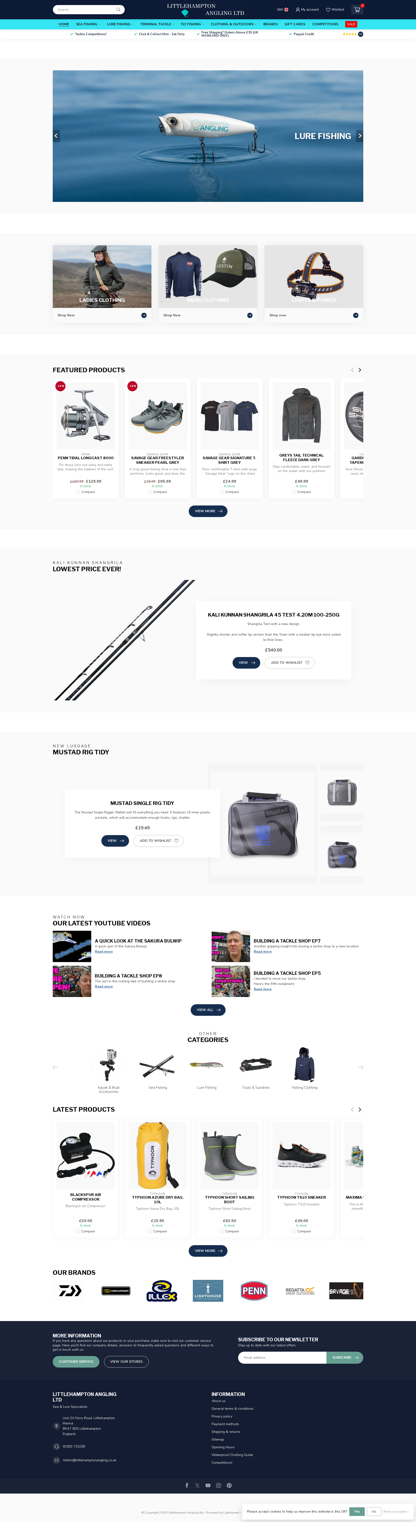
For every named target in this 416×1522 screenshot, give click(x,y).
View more (205, 511)
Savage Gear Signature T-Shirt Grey (229, 460)
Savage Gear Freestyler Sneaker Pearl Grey (157, 460)
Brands (270, 24)
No (374, 1511)
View (243, 662)
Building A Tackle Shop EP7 (287, 941)
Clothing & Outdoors (232, 24)
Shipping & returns (226, 1431)
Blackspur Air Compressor (85, 1197)
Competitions (325, 24)
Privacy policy (222, 1416)
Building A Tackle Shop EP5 (287, 973)
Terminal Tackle (155, 24)
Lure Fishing (118, 24)
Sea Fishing (86, 24)
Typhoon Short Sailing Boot (229, 1200)
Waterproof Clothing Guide (232, 1455)
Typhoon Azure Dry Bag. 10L (157, 1200)
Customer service (76, 1361)
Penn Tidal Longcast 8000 (86, 458)
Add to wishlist (286, 662)
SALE (351, 24)
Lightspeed (231, 1512)
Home (64, 24)
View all (205, 1010)
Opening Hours (223, 1447)
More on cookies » (396, 1511)
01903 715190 (74, 1446)
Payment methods (225, 1424)
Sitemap (218, 1439)
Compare (88, 492)
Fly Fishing (191, 24)
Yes (357, 1511)
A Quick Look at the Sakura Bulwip (138, 941)
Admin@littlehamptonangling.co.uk (89, 1460)
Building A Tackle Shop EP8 (128, 975)
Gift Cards (295, 24)
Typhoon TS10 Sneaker (301, 1198)
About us (219, 1401)
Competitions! (222, 1462)
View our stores (126, 1361)
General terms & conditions (233, 1408)
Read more (104, 951)
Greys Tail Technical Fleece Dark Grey (301, 457)
